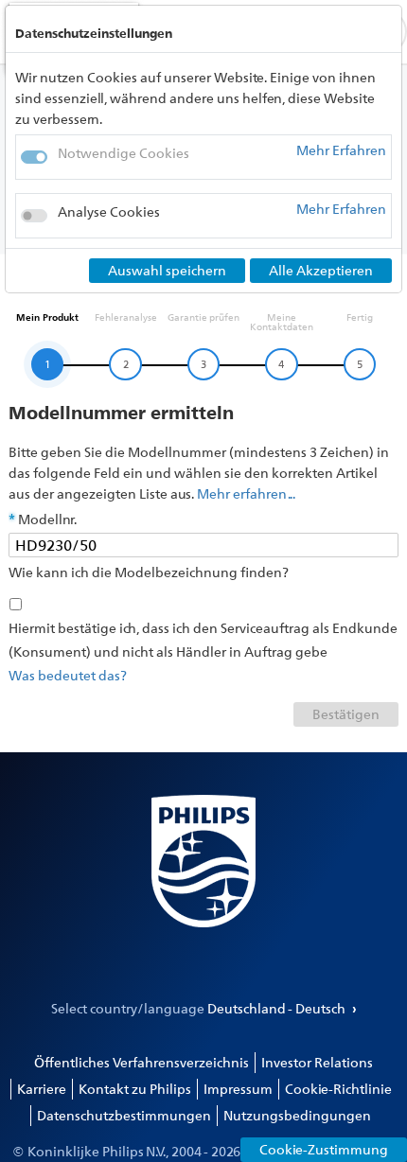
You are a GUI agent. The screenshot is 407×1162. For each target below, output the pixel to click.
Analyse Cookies (109, 211)
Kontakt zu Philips (135, 1088)
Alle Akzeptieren (321, 270)
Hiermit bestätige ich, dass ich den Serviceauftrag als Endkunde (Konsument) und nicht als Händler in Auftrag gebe (203, 639)
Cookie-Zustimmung (323, 1149)
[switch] (34, 215)
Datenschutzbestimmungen (124, 1115)
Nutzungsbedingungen (297, 1115)
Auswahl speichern (167, 270)
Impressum (238, 1088)
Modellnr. (47, 519)
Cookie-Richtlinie (338, 1088)
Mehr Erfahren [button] (341, 151)
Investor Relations (317, 1062)
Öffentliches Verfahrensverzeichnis (141, 1062)
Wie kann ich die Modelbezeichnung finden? (149, 572)
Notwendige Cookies (123, 153)
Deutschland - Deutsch (277, 1008)
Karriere (41, 1088)
